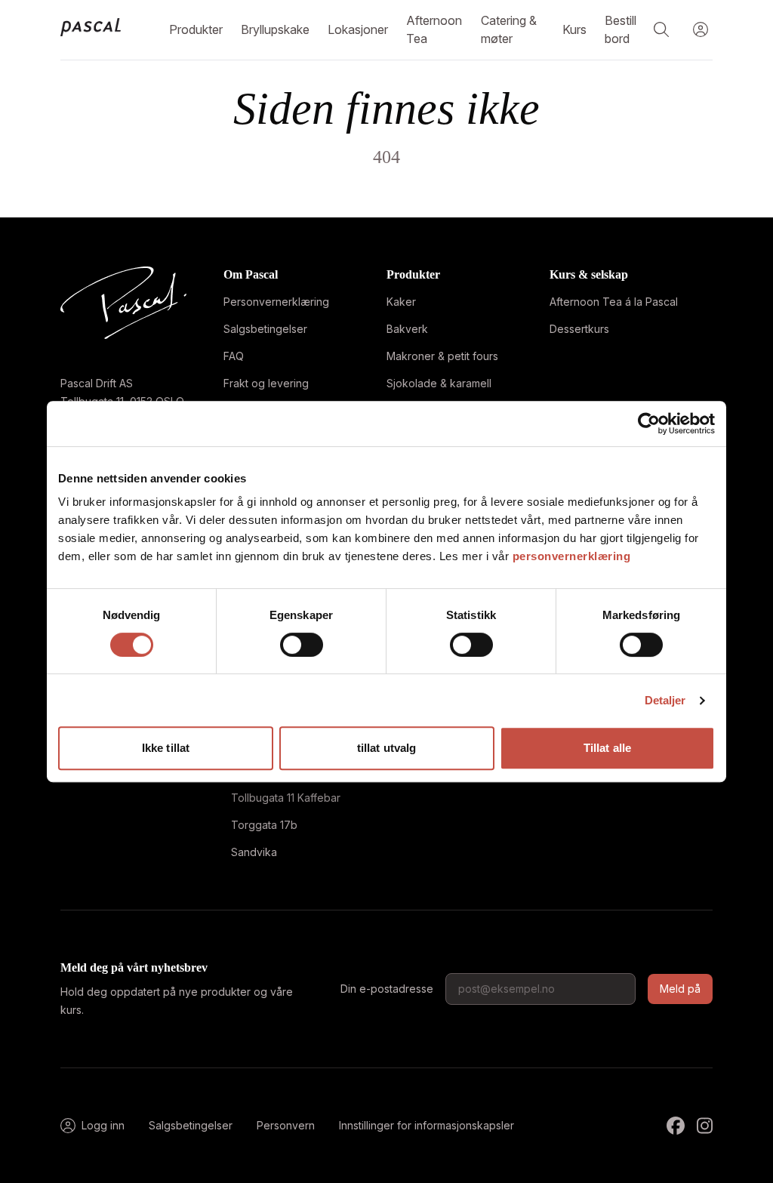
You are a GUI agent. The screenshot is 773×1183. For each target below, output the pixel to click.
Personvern (286, 1125)
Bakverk (407, 328)
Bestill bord (620, 29)
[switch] (301, 645)
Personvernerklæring (276, 301)
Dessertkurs (579, 328)
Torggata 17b (264, 824)
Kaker (401, 301)
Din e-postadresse (386, 988)
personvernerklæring (572, 556)
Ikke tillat (165, 747)
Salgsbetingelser (265, 328)
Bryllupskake (275, 29)
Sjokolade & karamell (438, 383)
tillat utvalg (386, 747)
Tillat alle (607, 747)
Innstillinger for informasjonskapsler (426, 1125)
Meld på (680, 988)
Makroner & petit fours (442, 356)
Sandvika (254, 852)
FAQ (233, 356)
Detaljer (665, 700)
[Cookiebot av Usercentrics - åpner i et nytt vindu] (649, 423)
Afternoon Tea (434, 29)
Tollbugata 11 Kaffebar (285, 797)
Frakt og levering (266, 383)
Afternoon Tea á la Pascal (614, 301)
